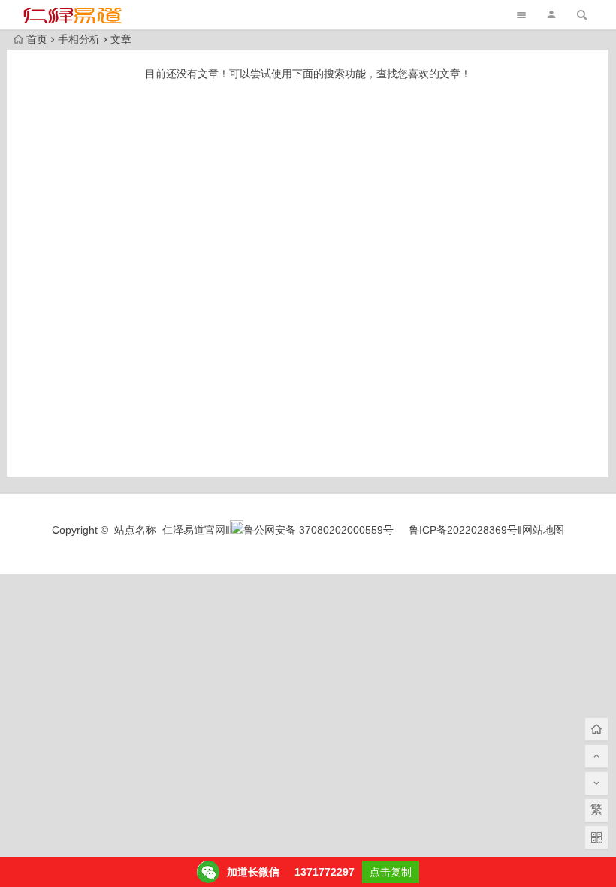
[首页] (596, 729)
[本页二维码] (596, 837)
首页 (36, 39)
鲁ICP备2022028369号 (463, 530)
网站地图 (543, 530)
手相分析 (79, 39)
